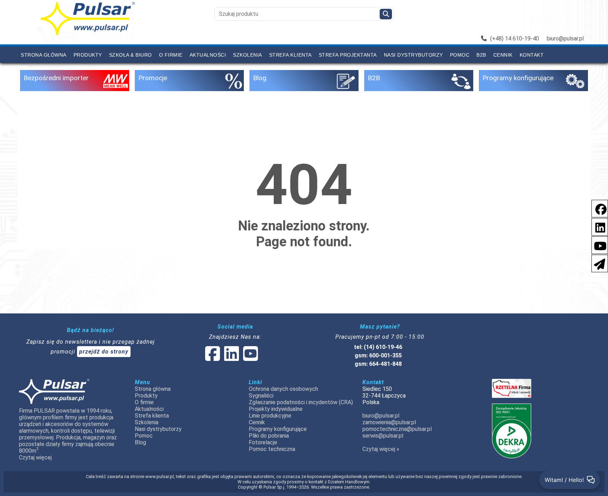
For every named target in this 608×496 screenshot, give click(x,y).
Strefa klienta (290, 55)
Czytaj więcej (35, 457)
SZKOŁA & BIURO (130, 55)
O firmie (171, 55)
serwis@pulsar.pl (382, 435)
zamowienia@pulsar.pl (389, 422)
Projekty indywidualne (276, 409)
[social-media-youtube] (598, 244)
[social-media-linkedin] (597, 226)
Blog (140, 442)
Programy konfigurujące (278, 429)
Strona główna (43, 55)
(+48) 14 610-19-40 (514, 38)
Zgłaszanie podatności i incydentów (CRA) (301, 402)
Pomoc (460, 55)
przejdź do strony (103, 351)
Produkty (88, 55)
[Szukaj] (386, 14)
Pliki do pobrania (269, 435)
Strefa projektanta (348, 55)
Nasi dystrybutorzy (413, 55)
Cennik (503, 55)
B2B (481, 55)
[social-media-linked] (230, 358)
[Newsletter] (597, 263)
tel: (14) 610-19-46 (378, 347)
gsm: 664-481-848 (378, 364)
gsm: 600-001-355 (378, 355)
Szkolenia (247, 55)
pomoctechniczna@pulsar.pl (397, 429)
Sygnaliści (261, 395)
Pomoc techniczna (272, 449)
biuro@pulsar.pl (565, 38)
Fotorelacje (263, 442)
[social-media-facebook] (597, 208)
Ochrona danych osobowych (283, 389)
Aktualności (208, 55)
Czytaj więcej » (380, 449)
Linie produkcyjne (270, 415)
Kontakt (532, 55)
